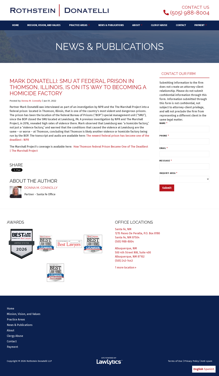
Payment (199, 25)
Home (15, 25)
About (136, 25)
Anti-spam (206, 361)
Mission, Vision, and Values (44, 25)
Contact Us (195, 7)
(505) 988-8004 (189, 13)
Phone (164, 136)
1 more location (124, 267)
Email (163, 148)
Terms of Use (175, 361)
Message (165, 161)
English (198, 369)
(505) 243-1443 (124, 260)
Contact (181, 25)
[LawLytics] (109, 361)
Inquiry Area (168, 173)
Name (163, 123)
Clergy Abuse (159, 25)
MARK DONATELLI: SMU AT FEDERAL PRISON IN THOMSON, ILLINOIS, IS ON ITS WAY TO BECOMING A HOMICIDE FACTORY (78, 87)
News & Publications (111, 25)
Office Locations (134, 222)
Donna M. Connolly (31, 100)
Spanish (209, 369)
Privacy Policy (191, 361)
